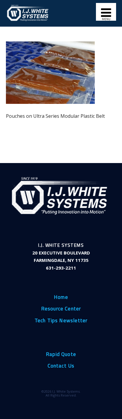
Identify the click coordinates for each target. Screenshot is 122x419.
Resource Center (61, 308)
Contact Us (61, 366)
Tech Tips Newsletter (61, 320)
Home (61, 297)
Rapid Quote (61, 354)
